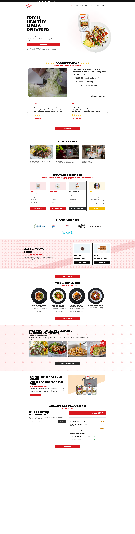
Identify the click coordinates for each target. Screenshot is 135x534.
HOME (71, 5)
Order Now (43, 44)
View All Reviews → (99, 96)
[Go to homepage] (28, 5)
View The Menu (35, 395)
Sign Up (107, 1)
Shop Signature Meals (57, 208)
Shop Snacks (82, 262)
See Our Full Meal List (67, 364)
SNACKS (81, 5)
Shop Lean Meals (38, 208)
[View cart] (110, 5)
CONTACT (102, 5)
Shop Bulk (102, 262)
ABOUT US (76, 5)
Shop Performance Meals (77, 208)
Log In (104, 1)
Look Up (62, 421)
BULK (86, 5)
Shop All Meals (67, 277)
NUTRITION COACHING (94, 5)
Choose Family (97, 208)
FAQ (107, 5)
